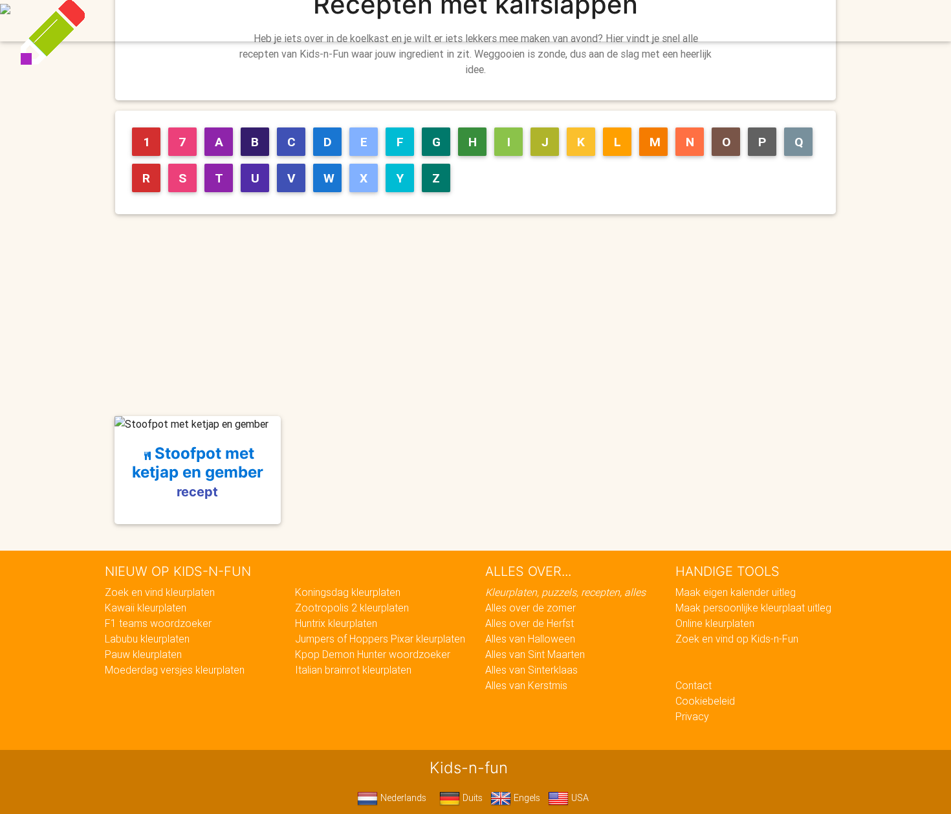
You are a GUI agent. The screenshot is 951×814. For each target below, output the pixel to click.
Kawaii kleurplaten (145, 607)
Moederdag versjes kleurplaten (175, 669)
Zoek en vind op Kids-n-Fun (736, 638)
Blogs (360, 20)
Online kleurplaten (714, 623)
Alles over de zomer (530, 607)
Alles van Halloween (530, 638)
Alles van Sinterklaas (531, 669)
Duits (471, 798)
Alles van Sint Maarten (535, 654)
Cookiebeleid (705, 700)
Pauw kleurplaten (143, 654)
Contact (693, 685)
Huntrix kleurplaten (336, 623)
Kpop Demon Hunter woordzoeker (372, 654)
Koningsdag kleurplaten (347, 592)
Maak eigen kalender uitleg (735, 592)
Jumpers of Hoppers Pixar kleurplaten (380, 638)
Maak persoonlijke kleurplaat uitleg (753, 607)
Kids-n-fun (192, 19)
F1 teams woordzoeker (158, 623)
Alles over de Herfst (529, 623)
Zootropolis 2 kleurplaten (352, 607)
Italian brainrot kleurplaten (353, 669)
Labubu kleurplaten (147, 638)
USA (579, 798)
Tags (737, 20)
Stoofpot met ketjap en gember (197, 472)
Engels (525, 798)
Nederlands (402, 798)
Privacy (692, 716)
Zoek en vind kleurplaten (160, 592)
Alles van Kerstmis (526, 685)
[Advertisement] (480, 315)
